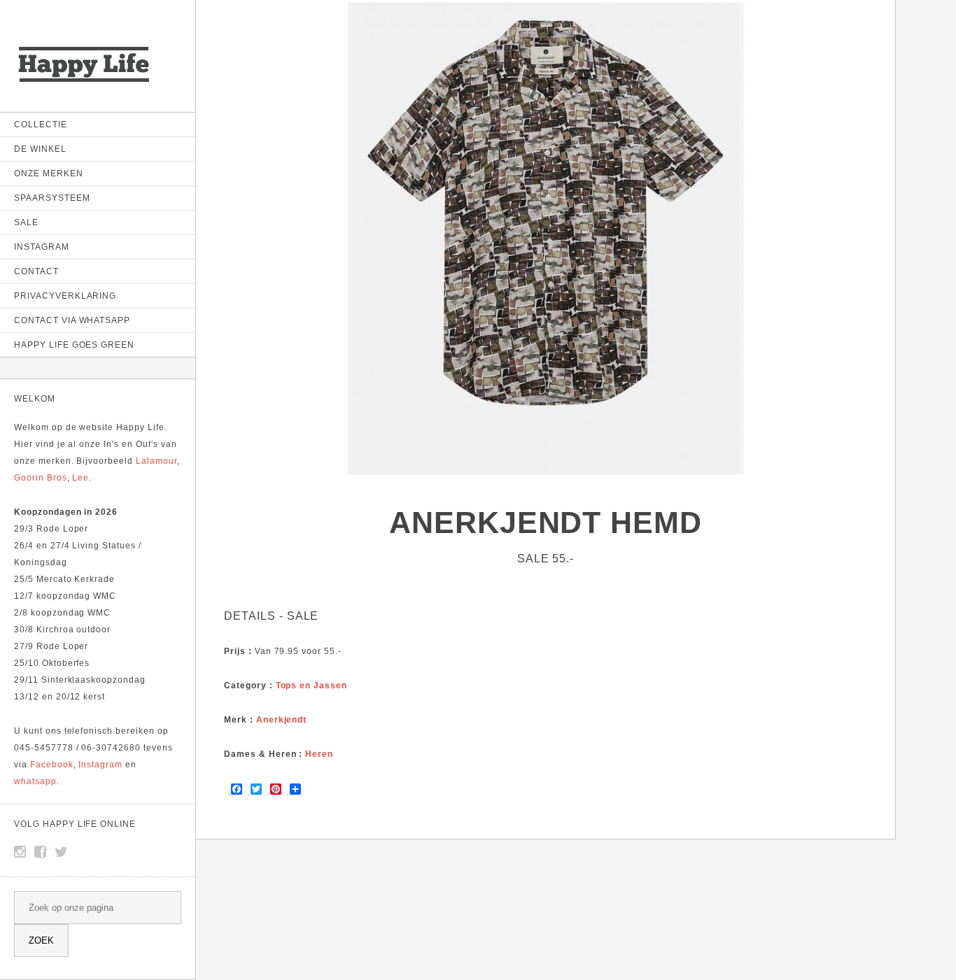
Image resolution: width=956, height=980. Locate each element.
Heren (319, 754)
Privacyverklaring (65, 296)
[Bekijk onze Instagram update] (20, 852)
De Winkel (40, 149)
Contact (36, 271)
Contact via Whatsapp (72, 320)
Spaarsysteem (52, 198)
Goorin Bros (40, 478)
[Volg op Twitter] (62, 852)
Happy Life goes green (74, 345)
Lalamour (156, 461)
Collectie (40, 124)
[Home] (84, 83)
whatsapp (35, 781)
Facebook (51, 764)
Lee (80, 478)
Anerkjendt (281, 720)
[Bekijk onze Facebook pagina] (40, 852)
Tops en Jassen (311, 685)
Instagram (41, 247)
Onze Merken (48, 173)
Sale (26, 222)
